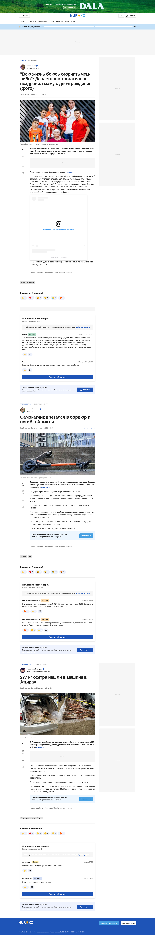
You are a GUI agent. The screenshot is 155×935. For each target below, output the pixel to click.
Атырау (39, 818)
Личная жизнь (42, 21)
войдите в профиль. (83, 327)
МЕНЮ (25, 16)
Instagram (70, 172)
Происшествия (70, 21)
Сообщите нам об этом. (63, 272)
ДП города (46, 487)
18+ (29, 556)
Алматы (23, 556)
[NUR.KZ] (77, 15)
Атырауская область (28, 818)
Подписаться (86, 536)
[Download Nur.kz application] (77, 6)
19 (56, 572)
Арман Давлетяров (27, 282)
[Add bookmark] (23, 173)
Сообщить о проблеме (109, 923)
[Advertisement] (77, 41)
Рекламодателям (128, 923)
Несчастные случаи (40, 404)
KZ (121, 16)
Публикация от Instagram (58, 257)
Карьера (33, 21)
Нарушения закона (40, 664)
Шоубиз (22, 21)
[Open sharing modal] (23, 166)
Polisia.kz (40, 747)
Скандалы (59, 21)
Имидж (51, 21)
